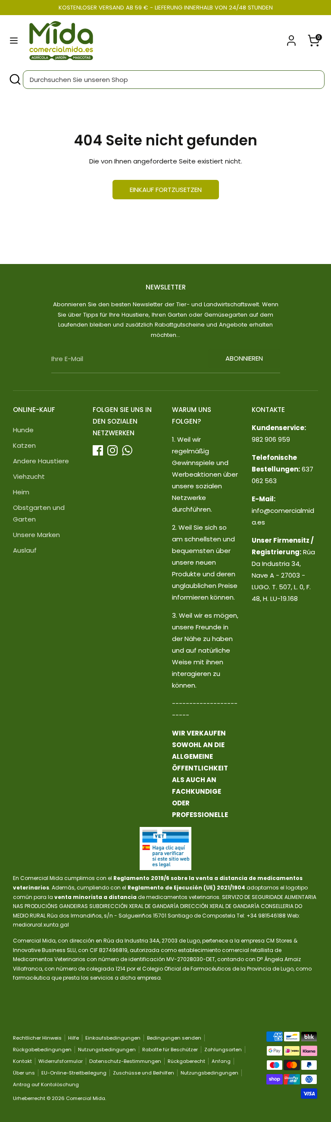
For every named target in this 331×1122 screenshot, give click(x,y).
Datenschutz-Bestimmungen (125, 1061)
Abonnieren (244, 358)
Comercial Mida (85, 1098)
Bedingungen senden (174, 1037)
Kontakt (22, 1061)
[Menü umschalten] (13, 40)
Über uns (24, 1072)
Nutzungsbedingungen (107, 1049)
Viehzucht (29, 476)
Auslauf (25, 550)
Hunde (23, 429)
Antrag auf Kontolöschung (46, 1084)
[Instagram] (112, 450)
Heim (21, 492)
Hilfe (73, 1037)
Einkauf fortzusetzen (166, 189)
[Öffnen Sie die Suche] (14, 79)
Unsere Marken (36, 534)
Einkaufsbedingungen (113, 1037)
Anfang (221, 1061)
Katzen (24, 445)
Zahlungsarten (223, 1049)
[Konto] (291, 37)
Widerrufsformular (60, 1061)
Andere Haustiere (41, 460)
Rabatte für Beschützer (170, 1049)
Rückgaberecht (186, 1061)
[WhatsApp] (127, 450)
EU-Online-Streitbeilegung (73, 1072)
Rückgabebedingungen (42, 1049)
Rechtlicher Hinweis (37, 1037)
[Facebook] (98, 450)
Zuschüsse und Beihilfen (143, 1072)
